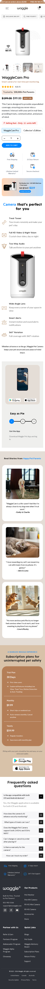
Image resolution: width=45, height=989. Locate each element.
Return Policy (29, 956)
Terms (34, 980)
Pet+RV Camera (30, 900)
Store (26, 919)
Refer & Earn (8, 934)
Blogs (26, 934)
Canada (24, 975)
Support (27, 961)
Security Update (14, 980)
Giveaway (7, 956)
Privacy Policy (25, 980)
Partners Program (10, 939)
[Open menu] (7, 8)
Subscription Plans (31, 951)
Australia (32, 975)
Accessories (29, 914)
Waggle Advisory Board (31, 945)
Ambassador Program (11, 944)
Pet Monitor (29, 895)
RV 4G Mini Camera (32, 904)
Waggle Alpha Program (8, 950)
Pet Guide (28, 939)
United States (15, 975)
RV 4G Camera (30, 909)
